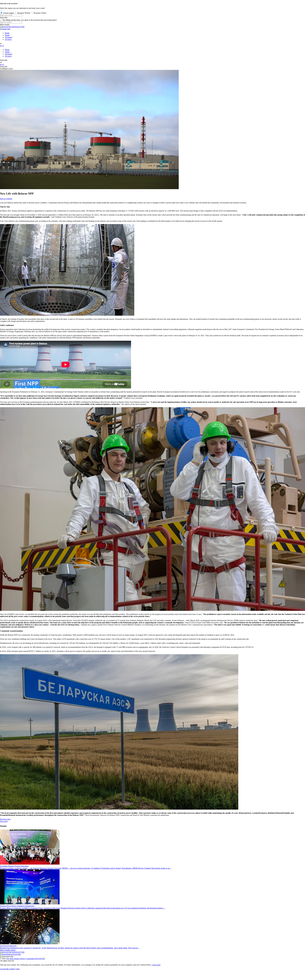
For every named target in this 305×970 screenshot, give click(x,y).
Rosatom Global (40, 13)
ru (3, 46)
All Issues (8, 37)
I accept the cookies (7, 969)
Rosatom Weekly (23, 13)
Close (17, 969)
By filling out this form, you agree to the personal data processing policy (30, 20)
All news (8, 39)
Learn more (156, 965)
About (7, 35)
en (1, 46)
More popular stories (7, 950)
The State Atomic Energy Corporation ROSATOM (25, 959)
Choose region (8, 13)
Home (7, 33)
